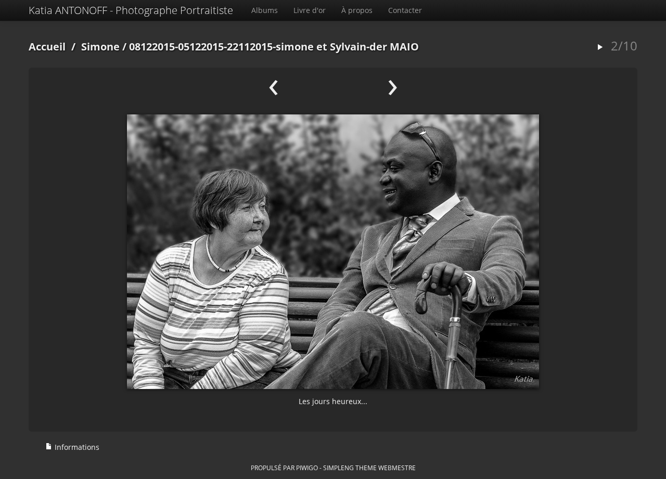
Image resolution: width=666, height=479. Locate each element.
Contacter (405, 10)
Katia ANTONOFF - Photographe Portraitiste (131, 10)
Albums (264, 10)
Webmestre (397, 467)
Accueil (47, 47)
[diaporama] (600, 48)
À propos (357, 10)
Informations (76, 447)
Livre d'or (309, 10)
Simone (100, 47)
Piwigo (307, 467)
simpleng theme (350, 467)
